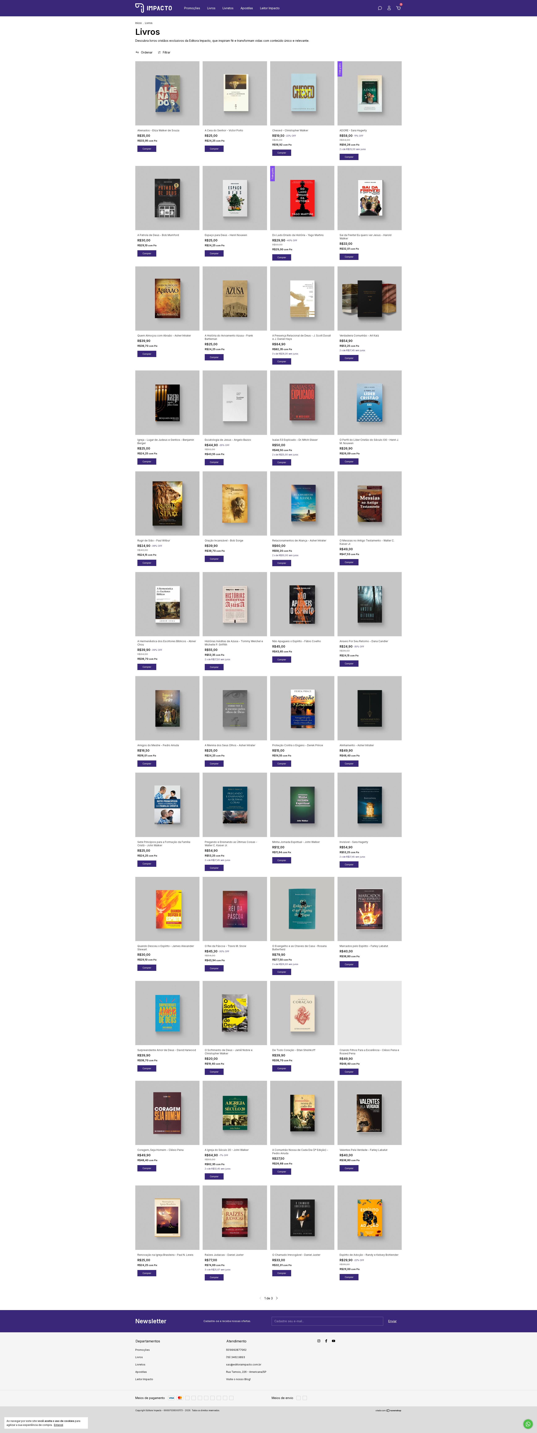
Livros (211, 8)
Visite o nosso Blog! (238, 1379)
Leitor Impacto (270, 8)
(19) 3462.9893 (235, 1357)
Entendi (58, 1424)
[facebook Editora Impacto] (326, 1341)
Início (138, 23)
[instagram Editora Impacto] (319, 1341)
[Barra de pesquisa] (380, 9)
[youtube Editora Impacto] (333, 1341)
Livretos (228, 8)
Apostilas (247, 8)
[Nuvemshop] (388, 1411)
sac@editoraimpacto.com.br (243, 1364)
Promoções (192, 8)
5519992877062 (236, 1349)
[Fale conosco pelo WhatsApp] (528, 1424)
